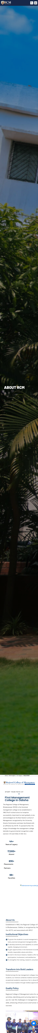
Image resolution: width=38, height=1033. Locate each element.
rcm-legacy (19, 775)
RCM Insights (12, 775)
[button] (35, 2)
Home (6, 775)
